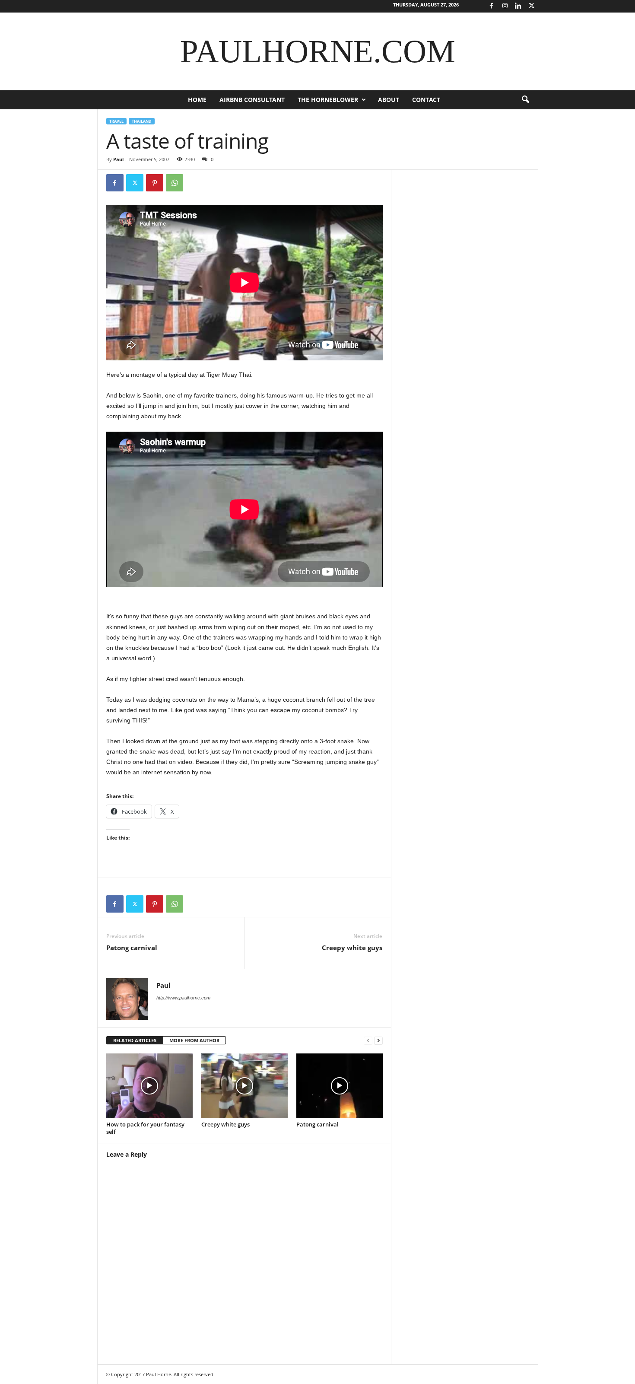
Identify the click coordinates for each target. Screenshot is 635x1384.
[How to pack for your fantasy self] (149, 1085)
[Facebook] (491, 6)
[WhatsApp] (174, 182)
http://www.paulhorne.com (183, 997)
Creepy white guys (352, 947)
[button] (525, 99)
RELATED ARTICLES (134, 1040)
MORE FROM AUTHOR (194, 1040)
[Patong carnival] (339, 1085)
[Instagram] (505, 6)
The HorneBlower (328, 99)
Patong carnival (131, 947)
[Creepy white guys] (244, 1085)
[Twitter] (532, 6)
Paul (118, 159)
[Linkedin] (518, 6)
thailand (142, 121)
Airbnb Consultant (252, 99)
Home (197, 99)
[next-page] (378, 1040)
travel (116, 121)
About (388, 99)
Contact (426, 99)
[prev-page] (368, 1040)
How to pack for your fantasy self (145, 1128)
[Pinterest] (154, 182)
